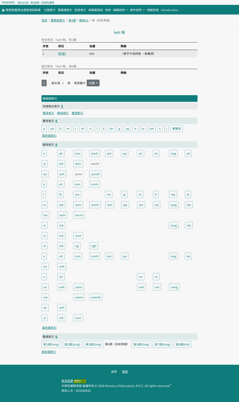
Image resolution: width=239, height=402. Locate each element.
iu (44, 235)
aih (61, 163)
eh (61, 184)
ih (60, 194)
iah (61, 205)
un (140, 276)
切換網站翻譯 (47, 2)
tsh (152, 128)
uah (61, 287)
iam (109, 205)
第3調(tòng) (93, 344)
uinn (78, 318)
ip (124, 194)
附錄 (108, 10)
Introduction (169, 10)
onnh (94, 256)
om (109, 256)
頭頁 (125, 371)
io (44, 225)
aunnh (95, 174)
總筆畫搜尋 (95, 10)
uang (174, 287)
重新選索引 (49, 135)
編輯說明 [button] (119, 10)
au (45, 174)
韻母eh (84, 20)
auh (61, 174)
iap (125, 205)
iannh (95, 205)
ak (188, 153)
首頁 (44, 20)
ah (61, 153)
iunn (78, 235)
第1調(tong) (51, 344)
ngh (93, 246)
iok (189, 225)
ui (44, 318)
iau (45, 215)
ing (173, 194)
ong (173, 256)
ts (143, 128)
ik (188, 194)
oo (45, 266)
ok (188, 256)
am (109, 153)
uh (61, 276)
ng (127, 128)
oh (61, 256)
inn (77, 194)
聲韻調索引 (65, 10)
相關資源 (153, 10)
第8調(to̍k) (183, 344)
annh (94, 153)
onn (77, 256)
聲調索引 (77, 113)
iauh (62, 215)
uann (78, 287)
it (156, 194)
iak (189, 205)
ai (44, 163)
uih (61, 318)
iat (156, 205)
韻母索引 (63, 113)
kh (111, 128)
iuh (61, 235)
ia (44, 205)
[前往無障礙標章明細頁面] (80, 381)
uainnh (96, 297)
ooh (62, 266)
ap (124, 153)
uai (45, 297)
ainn (78, 163)
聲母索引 (48, 113)
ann (77, 153)
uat (157, 287)
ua (45, 287)
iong (174, 225)
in (140, 194)
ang (173, 153)
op (125, 256)
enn (77, 184)
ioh (61, 225)
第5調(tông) (141, 344)
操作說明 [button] (136, 10)
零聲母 (176, 128)
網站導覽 (34, 2)
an (140, 153)
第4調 (72, 20)
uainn (79, 297)
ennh (94, 184)
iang (174, 205)
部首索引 (80, 10)
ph (52, 128)
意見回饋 (67, 381)
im (109, 194)
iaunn (79, 215)
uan (141, 287)
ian (141, 205)
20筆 (92, 83)
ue (45, 307)
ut (156, 276)
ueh (61, 307)
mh (61, 246)
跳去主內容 (23, 2)
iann (78, 205)
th (82, 128)
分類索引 (50, 10)
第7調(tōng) (162, 344)
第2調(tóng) (72, 344)
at (156, 153)
